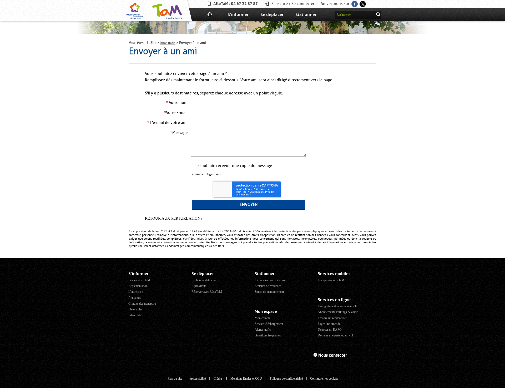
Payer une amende (329, 324)
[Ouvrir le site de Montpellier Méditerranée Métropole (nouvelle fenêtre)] (135, 10)
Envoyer (249, 204)
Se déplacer (272, 14)
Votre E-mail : (177, 112)
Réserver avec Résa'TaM (206, 292)
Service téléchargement (269, 324)
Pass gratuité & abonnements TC (338, 306)
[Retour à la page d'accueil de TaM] (166, 10)
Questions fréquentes (268, 335)
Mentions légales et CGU (246, 378)
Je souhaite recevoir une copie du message (233, 165)
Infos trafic (167, 43)
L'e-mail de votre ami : (168, 122)
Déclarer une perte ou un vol (335, 335)
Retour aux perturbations (174, 218)
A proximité (198, 286)
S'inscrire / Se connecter (293, 3)
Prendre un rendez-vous (332, 318)
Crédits (218, 378)
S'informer (238, 14)
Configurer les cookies (324, 378)
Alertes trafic (263, 329)
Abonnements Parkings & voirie (338, 312)
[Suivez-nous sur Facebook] (354, 2)
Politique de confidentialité (286, 378)
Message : (180, 132)
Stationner (305, 14)
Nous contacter (332, 355)
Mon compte (262, 318)
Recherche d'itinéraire (204, 280)
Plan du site (175, 378)
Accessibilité (198, 378)
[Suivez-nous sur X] (362, 2)
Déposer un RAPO (330, 329)
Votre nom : (178, 102)
